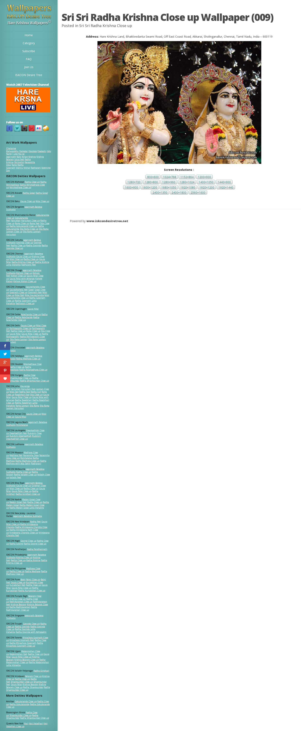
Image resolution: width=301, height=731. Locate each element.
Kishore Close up (24, 273)
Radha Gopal (29, 192)
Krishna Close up (24, 557)
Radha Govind (16, 543)
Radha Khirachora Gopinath (22, 643)
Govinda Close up (24, 242)
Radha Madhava (32, 571)
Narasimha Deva (31, 455)
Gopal (31, 289)
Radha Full (36, 391)
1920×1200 (206, 187)
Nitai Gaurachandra (34, 295)
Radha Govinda (33, 245)
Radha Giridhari (41, 670)
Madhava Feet (16, 455)
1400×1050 (206, 182)
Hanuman (15, 220)
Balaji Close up (33, 579)
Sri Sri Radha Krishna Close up (105, 25)
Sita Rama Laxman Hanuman (23, 233)
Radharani (36, 167)
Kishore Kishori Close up (24, 281)
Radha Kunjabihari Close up (31, 590)
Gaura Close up (27, 201)
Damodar (23, 151)
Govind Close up (28, 540)
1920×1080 (187, 187)
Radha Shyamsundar (33, 687)
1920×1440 (225, 187)
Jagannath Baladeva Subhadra (24, 446)
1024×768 (169, 177)
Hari (26, 723)
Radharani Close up (25, 303)
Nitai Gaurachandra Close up (27, 296)
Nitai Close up (42, 201)
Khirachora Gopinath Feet (21, 640)
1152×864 (187, 177)
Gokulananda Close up (26, 701)
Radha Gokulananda (19, 704)
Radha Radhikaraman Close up (21, 608)
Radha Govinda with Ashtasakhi (31, 632)
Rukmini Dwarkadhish (20, 435)
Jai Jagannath (15, 155)
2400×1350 (160, 192)
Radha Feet (35, 521)
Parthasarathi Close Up (20, 328)
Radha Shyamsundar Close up (34, 380)
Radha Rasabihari (23, 400)
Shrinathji (19, 162)
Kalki (19, 156)
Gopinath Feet (35, 292)
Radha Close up (32, 181)
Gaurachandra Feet (18, 289)
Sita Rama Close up (29, 228)
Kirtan (25, 156)
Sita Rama (34, 405)
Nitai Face (14, 391)
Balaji (23, 579)
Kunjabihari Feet (17, 585)
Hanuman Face (28, 389)
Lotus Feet (19, 159)
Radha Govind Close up (35, 543)
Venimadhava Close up (20, 187)
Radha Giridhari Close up (28, 494)
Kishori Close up (18, 275)
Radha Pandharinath (37, 549)
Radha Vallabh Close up (25, 474)
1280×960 (168, 182)
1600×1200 (149, 187)
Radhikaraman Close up (20, 601)
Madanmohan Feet (18, 654)
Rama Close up (22, 223)
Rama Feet (35, 223)
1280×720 (133, 182)
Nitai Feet (19, 295)
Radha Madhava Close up (28, 358)
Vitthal (27, 167)
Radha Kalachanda (24, 317)
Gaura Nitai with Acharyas (22, 278)
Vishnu (19, 167)
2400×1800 (179, 192)
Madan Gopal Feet (18, 502)
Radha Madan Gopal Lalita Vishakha (26, 507)
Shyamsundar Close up (20, 378)
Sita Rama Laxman (19, 339)
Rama (14, 164)
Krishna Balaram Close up (26, 659)
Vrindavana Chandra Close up (23, 532)
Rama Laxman (22, 405)
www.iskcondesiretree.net (107, 221)
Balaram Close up (33, 676)
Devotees (32, 151)
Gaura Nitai (33, 308)
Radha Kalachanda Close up (22, 319)
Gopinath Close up (18, 292)
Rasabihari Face (22, 394)
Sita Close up (36, 394)
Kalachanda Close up (31, 314)
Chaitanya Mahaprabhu (12, 150)
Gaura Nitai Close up (31, 333)
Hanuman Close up (30, 220)
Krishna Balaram (18, 604)
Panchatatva (22, 424)
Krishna (32, 156)
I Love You (17, 153)
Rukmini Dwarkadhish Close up (23, 437)
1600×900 (131, 187)
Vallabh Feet (15, 477)
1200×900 (204, 177)
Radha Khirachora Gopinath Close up (24, 644)
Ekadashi (41, 151)
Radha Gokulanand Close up (23, 226)
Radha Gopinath (15, 166)
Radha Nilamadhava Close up (33, 369)
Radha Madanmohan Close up (25, 661)
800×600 (153, 177)
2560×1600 (198, 192)
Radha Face (24, 391)
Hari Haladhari (36, 723)
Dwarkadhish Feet (18, 433)
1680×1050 (168, 187)
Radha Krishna (33, 560)
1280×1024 (187, 182)
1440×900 (224, 182)
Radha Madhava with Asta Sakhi (26, 462)
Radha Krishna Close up (22, 262)
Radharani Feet (28, 264)
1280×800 (151, 182)
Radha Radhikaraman (19, 607)
